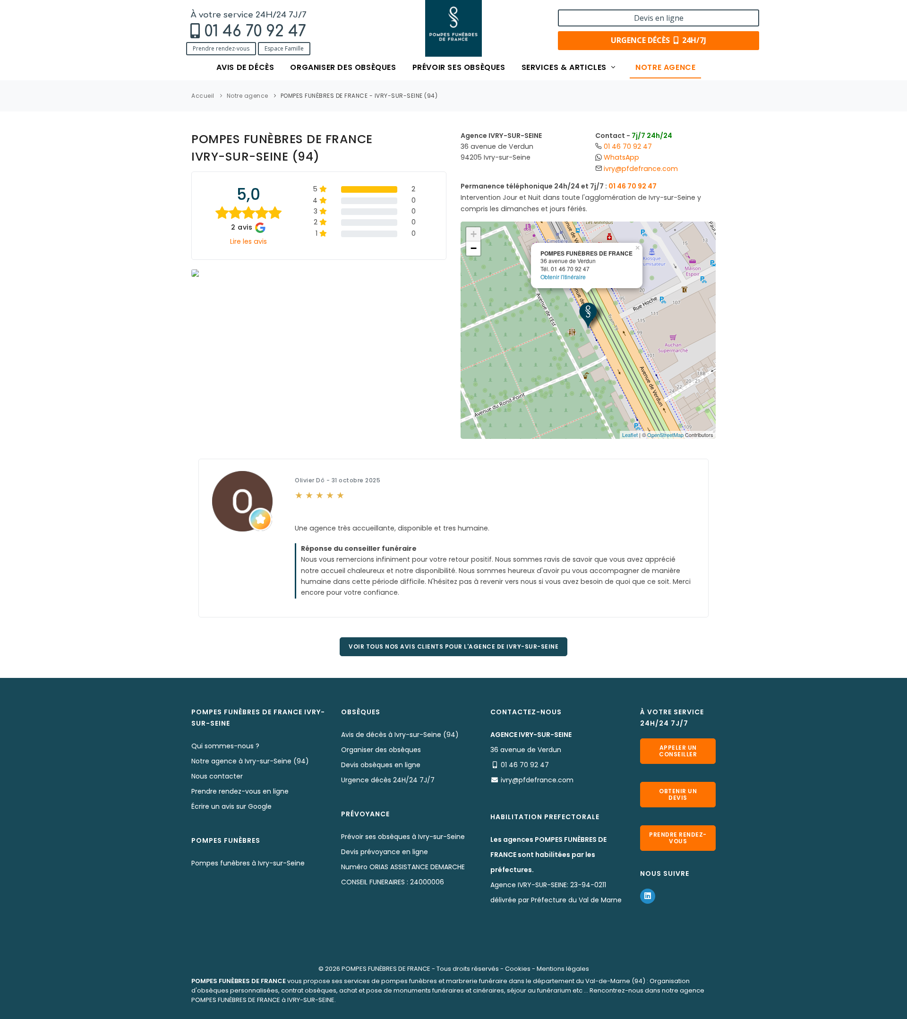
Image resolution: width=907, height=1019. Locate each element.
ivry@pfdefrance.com (641, 168)
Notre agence (665, 67)
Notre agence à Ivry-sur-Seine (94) (250, 761)
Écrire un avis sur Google (231, 806)
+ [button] (474, 234)
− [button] (474, 248)
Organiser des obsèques (343, 67)
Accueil (202, 96)
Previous (177, 274)
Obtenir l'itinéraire (563, 277)
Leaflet (630, 434)
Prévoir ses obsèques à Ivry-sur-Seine (403, 836)
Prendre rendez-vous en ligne (240, 791)
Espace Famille (284, 48)
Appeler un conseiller (678, 751)
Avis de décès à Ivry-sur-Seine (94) (400, 734)
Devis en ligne (659, 18)
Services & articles (565, 67)
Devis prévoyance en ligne (384, 851)
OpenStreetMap (665, 434)
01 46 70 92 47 (255, 31)
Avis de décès (245, 67)
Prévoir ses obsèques (458, 67)
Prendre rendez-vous (221, 48)
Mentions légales (563, 968)
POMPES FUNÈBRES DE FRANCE (386, 968)
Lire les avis (248, 241)
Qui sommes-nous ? (225, 746)
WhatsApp (621, 157)
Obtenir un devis (678, 794)
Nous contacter (217, 776)
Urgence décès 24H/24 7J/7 (388, 780)
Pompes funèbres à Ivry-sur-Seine (248, 863)
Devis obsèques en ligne (380, 765)
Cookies (518, 968)
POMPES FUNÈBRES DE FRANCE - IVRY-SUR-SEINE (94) (359, 96)
